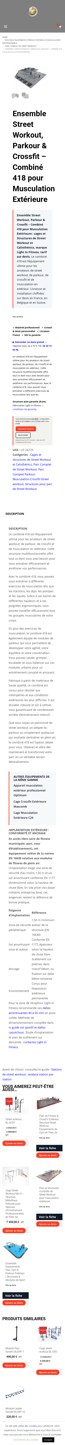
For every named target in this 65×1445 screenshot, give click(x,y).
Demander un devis (26, 429)
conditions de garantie (24, 409)
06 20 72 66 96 (23, 435)
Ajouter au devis (48, 1155)
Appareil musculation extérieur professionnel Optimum (29, 790)
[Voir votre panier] (60, 27)
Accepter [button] (48, 1439)
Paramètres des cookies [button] (25, 1439)
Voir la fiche (47, 1148)
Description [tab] (15, 514)
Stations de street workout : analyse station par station (32, 1074)
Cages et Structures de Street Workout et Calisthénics (32, 459)
